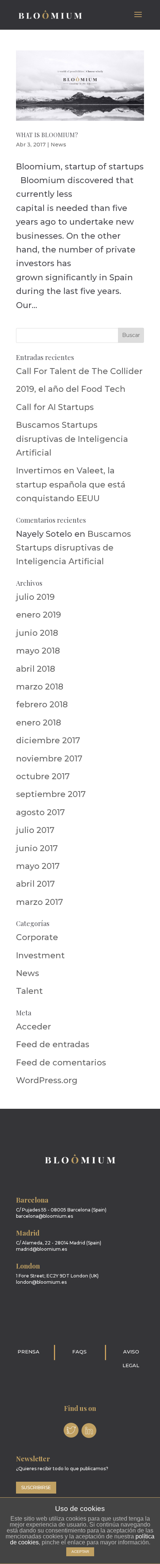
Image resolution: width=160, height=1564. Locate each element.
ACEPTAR (80, 1552)
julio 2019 (35, 597)
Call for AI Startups (55, 407)
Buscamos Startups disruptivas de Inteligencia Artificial (72, 439)
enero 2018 (38, 723)
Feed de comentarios (61, 1063)
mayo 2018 (38, 651)
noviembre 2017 (49, 759)
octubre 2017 (43, 776)
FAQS (79, 1352)
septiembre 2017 (51, 794)
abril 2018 (35, 669)
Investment (40, 955)
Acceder (33, 1027)
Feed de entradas (52, 1044)
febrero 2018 (42, 705)
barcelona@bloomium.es (44, 1216)
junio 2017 (37, 848)
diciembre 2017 (48, 740)
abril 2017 (35, 884)
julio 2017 (35, 830)
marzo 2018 (39, 687)
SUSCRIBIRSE (36, 1487)
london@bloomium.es (41, 1282)
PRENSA (28, 1352)
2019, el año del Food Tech (70, 389)
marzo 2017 (39, 902)
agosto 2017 (40, 812)
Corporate (37, 937)
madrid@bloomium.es (41, 1249)
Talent (29, 991)
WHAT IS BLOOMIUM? (47, 135)
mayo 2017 (38, 866)
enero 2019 (38, 615)
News (58, 144)
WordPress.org (46, 1080)
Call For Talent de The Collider (79, 371)
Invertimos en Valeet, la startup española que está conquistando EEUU (70, 484)
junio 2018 (37, 633)
